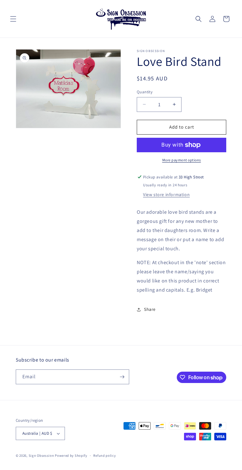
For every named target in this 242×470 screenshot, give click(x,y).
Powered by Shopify (71, 455)
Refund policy (104, 455)
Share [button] (150, 309)
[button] (13, 19)
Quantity (145, 92)
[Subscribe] (122, 376)
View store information (166, 194)
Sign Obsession (41, 455)
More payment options (181, 160)
